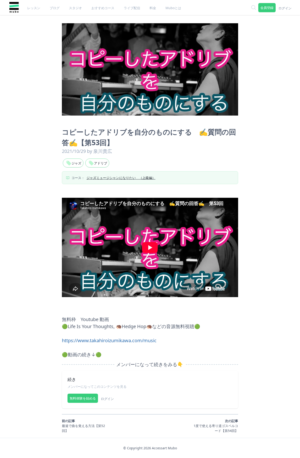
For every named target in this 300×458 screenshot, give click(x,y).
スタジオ (75, 8)
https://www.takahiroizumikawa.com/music (109, 340)
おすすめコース (102, 8)
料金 (153, 8)
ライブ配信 (132, 8)
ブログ (55, 8)
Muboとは (173, 8)
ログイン (285, 8)
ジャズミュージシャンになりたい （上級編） (120, 177)
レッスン (33, 8)
